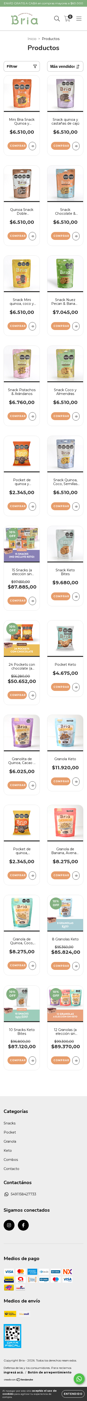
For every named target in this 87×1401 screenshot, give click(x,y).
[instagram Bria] (9, 1225)
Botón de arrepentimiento (50, 1372)
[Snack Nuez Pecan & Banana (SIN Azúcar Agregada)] (76, 326)
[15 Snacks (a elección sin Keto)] (32, 601)
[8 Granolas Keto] (76, 966)
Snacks (9, 1123)
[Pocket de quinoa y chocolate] (32, 506)
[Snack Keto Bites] (76, 596)
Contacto (11, 1169)
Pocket (10, 1132)
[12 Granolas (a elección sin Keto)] (76, 1060)
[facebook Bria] (23, 1225)
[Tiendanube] (19, 1380)
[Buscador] (57, 18)
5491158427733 (23, 1194)
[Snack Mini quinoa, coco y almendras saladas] (32, 326)
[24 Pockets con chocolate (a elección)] (32, 695)
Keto (8, 1150)
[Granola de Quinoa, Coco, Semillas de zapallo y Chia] (32, 965)
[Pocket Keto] (76, 687)
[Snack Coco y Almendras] (76, 416)
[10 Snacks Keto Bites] (32, 1060)
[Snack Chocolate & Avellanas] (76, 236)
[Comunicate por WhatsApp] (79, 1378)
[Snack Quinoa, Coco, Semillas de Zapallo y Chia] (76, 506)
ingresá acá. (13, 1372)
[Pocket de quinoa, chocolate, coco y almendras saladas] (32, 875)
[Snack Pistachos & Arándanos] (32, 416)
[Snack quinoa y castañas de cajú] (76, 146)
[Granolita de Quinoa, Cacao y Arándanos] (32, 785)
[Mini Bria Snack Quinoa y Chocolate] (32, 146)
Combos (11, 1160)
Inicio (32, 39)
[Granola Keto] (76, 781)
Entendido (73, 1393)
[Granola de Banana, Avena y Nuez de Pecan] (76, 875)
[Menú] (78, 18)
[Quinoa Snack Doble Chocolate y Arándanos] (32, 236)
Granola (10, 1141)
